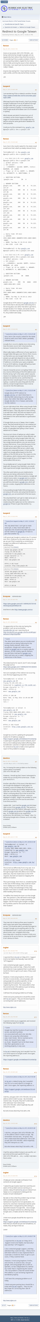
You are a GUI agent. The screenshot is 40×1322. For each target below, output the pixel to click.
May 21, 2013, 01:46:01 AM (10, 89)
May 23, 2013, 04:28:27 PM (10, 951)
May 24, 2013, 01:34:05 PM (10, 1176)
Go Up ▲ (27, 1317)
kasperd (6, 86)
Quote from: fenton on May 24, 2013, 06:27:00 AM (20, 1077)
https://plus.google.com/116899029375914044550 (20, 668)
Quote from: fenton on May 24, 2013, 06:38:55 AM (20, 1128)
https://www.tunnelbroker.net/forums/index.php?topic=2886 (19, 97)
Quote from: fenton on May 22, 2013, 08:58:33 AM (20, 842)
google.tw (6, 504)
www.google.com (9, 681)
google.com (30, 127)
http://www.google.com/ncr (24, 610)
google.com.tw (28, 303)
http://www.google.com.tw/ (22, 727)
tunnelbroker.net (9, 630)
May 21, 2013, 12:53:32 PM (10, 329)
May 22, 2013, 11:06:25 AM (10, 761)
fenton (6, 45)
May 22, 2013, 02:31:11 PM (10, 837)
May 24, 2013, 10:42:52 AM (10, 1123)
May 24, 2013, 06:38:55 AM (10, 1072)
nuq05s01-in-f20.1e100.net (25, 685)
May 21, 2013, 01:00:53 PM (10, 516)
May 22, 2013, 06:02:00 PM (10, 918)
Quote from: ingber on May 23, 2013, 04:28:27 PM (20, 1236)
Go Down (5, 40)
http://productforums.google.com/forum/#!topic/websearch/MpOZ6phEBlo (19, 633)
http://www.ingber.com (9, 1007)
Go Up (4, 1305)
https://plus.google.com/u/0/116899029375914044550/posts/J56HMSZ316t (19, 605)
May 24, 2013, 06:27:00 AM (10, 1017)
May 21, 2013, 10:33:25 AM (10, 142)
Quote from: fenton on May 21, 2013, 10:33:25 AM (20, 334)
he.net (16, 747)
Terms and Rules (18, 1317)
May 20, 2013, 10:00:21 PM (10, 49)
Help (11, 1317)
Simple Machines (25, 1320)
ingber (6, 947)
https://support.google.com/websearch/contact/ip (19, 739)
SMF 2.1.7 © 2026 (15, 1320)
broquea (6, 596)
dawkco (6, 758)
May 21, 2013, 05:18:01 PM (10, 599)
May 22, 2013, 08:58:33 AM (10, 622)
